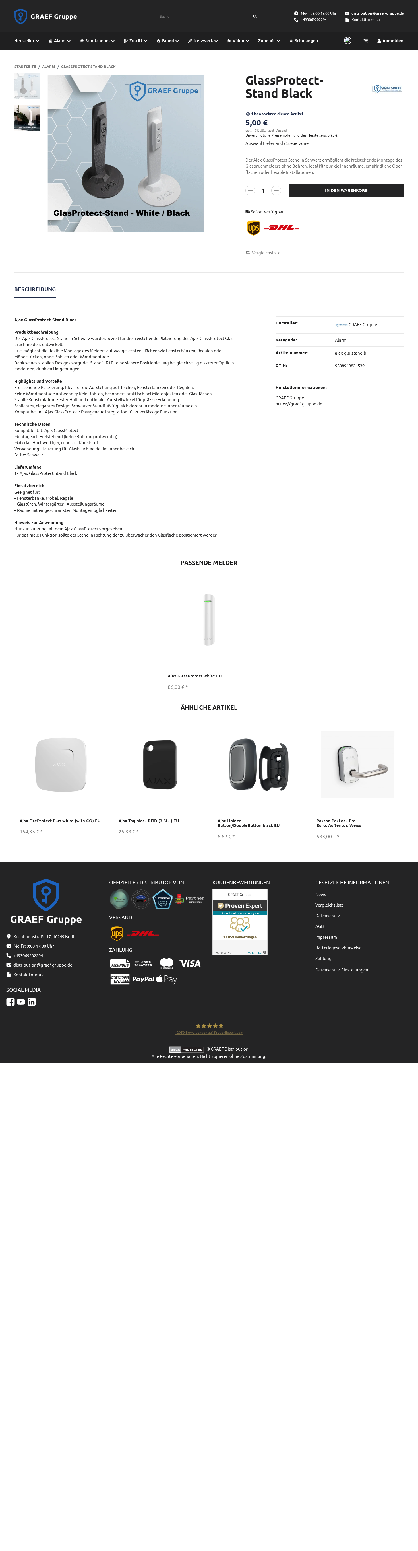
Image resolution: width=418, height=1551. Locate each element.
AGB (319, 926)
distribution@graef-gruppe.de (377, 13)
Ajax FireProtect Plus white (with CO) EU (60, 820)
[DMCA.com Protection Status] (187, 1048)
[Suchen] (255, 16)
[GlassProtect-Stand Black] (126, 153)
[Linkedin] (32, 1001)
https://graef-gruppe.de (299, 403)
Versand (281, 130)
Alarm (341, 340)
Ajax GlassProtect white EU (195, 676)
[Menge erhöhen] (276, 190)
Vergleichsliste (329, 904)
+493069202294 (314, 19)
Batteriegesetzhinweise (338, 947)
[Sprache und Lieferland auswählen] (346, 41)
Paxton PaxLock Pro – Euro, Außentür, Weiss (338, 823)
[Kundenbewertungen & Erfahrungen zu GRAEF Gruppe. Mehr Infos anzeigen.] (240, 921)
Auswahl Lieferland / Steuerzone (277, 143)
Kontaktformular (365, 19)
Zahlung (323, 958)
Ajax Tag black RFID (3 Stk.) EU (149, 820)
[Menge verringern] (250, 190)
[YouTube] (21, 1001)
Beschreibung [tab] (35, 289)
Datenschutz (327, 915)
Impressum (326, 937)
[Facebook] (10, 1001)
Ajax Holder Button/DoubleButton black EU (249, 823)
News (320, 894)
